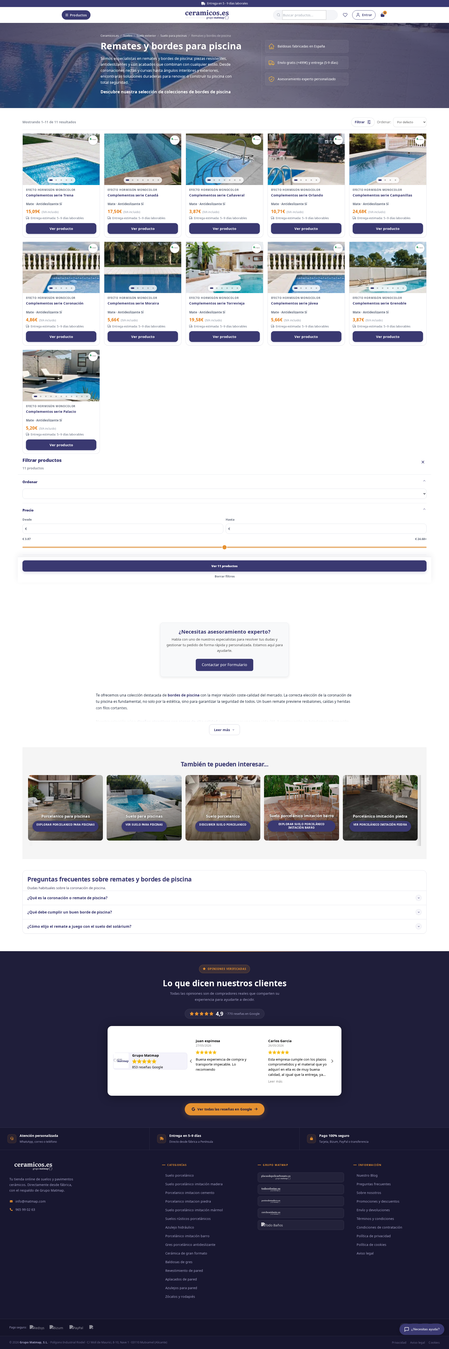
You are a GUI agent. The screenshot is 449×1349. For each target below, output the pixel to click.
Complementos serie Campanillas (382, 195)
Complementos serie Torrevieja (217, 303)
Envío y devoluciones (373, 1210)
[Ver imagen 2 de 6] (216, 288)
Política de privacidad (374, 1236)
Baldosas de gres (178, 1262)
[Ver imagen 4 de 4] (395, 180)
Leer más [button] (275, 1081)
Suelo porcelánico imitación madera (194, 1184)
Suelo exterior (146, 35)
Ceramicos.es (110, 35)
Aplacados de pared (181, 1279)
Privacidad (399, 1343)
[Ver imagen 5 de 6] (232, 288)
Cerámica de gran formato (186, 1253)
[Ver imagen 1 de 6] (211, 288)
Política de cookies (371, 1244)
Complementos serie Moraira (133, 303)
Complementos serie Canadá (133, 195)
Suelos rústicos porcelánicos (188, 1218)
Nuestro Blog (367, 1175)
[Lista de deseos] (345, 15)
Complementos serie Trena (49, 195)
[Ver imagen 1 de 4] (380, 180)
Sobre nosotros (369, 1192)
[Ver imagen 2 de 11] (40, 396)
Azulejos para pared (181, 1288)
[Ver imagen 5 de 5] (71, 180)
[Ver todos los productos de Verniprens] (93, 140)
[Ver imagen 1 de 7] (127, 180)
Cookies (434, 1343)
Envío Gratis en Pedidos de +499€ (227, 3)
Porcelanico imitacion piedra (188, 1201)
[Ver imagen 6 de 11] (61, 396)
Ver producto (61, 228)
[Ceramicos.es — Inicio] (33, 1169)
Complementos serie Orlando (297, 195)
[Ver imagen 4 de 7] (142, 180)
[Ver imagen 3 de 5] (61, 180)
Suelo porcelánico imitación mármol (194, 1210)
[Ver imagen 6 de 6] (237, 288)
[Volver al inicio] (207, 15)
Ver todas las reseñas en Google (224, 1109)
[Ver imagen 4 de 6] (227, 288)
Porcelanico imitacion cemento (189, 1192)
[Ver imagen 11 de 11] (87, 396)
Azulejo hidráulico (179, 1227)
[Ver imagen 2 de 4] (385, 180)
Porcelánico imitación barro (187, 1236)
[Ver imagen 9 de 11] (76, 396)
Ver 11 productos (224, 566)
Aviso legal (365, 1253)
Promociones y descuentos (378, 1201)
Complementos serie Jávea (294, 303)
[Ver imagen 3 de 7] (137, 180)
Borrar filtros (225, 576)
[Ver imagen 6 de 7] (153, 180)
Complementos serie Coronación (54, 303)
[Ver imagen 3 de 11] (45, 396)
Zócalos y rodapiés (180, 1296)
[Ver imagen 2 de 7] (132, 180)
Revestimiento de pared (184, 1270)
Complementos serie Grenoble (379, 303)
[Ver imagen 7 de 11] (66, 396)
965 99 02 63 (25, 1209)
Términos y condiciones (375, 1218)
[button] (332, 1061)
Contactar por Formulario (224, 664)
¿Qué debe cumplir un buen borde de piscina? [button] (69, 912)
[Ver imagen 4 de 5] (66, 180)
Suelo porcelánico (179, 1175)
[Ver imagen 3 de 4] (390, 180)
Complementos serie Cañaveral (217, 195)
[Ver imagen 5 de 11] (56, 396)
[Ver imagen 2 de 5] (56, 180)
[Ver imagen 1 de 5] (51, 180)
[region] (61, 159)
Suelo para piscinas (173, 35)
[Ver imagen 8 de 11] (71, 396)
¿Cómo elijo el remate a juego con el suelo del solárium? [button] (79, 926)
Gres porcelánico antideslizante (190, 1244)
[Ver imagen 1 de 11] (35, 396)
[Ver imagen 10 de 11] (81, 396)
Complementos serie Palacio (51, 411)
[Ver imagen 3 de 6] (221, 288)
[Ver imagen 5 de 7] (148, 180)
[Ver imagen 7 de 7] (158, 180)
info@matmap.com (30, 1201)
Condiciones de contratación (379, 1227)
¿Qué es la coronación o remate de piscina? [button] (67, 897)
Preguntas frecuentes (374, 1184)
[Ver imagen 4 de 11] (51, 396)
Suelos (127, 35)
